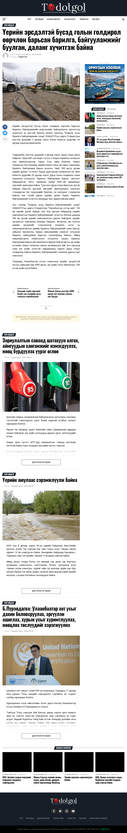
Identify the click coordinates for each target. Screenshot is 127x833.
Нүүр (29, 19)
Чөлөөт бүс (84, 19)
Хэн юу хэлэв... (70, 19)
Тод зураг (95, 19)
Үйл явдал (39, 19)
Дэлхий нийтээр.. (54, 19)
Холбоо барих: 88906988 (98, 818)
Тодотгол (22, 57)
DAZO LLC (105, 829)
